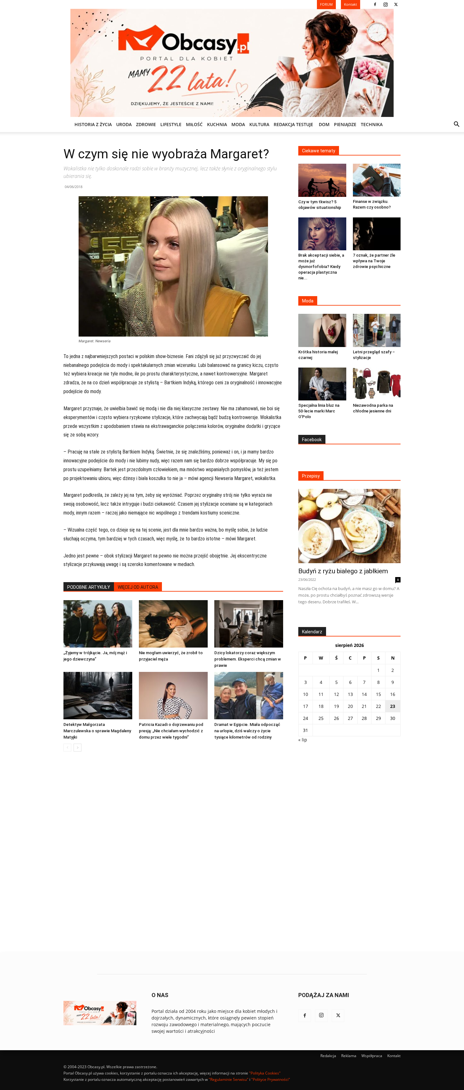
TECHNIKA (372, 124)
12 (336, 694)
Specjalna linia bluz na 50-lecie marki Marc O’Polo (318, 411)
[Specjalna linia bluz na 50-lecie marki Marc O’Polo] (322, 384)
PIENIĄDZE (345, 124)
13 (350, 694)
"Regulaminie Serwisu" (228, 1079)
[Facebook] (375, 4)
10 (305, 694)
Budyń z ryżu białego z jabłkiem (343, 571)
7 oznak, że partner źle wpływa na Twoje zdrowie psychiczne (374, 261)
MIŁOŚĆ (194, 124)
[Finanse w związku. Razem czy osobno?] (377, 180)
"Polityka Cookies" (265, 1073)
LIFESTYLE (170, 124)
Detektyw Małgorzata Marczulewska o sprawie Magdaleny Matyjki (97, 731)
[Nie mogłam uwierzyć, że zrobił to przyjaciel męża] (173, 624)
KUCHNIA (217, 124)
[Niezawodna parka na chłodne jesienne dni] (377, 384)
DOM (324, 124)
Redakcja (328, 1055)
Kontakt (394, 1055)
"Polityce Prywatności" (270, 1079)
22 (378, 706)
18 (321, 706)
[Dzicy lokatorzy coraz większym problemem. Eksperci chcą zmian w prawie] (248, 624)
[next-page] (77, 748)
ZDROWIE (146, 124)
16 (392, 694)
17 (305, 706)
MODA (238, 124)
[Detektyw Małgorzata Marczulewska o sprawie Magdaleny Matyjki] (97, 695)
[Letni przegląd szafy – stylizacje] (377, 330)
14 (364, 694)
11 (321, 694)
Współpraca (371, 1055)
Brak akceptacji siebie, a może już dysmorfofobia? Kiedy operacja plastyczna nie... (321, 266)
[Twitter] (396, 4)
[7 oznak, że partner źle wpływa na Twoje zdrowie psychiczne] (377, 233)
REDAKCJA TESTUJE (293, 124)
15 (378, 694)
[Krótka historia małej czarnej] (322, 330)
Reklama (348, 1055)
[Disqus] (173, 852)
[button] (456, 125)
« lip (302, 740)
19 (336, 706)
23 (392, 706)
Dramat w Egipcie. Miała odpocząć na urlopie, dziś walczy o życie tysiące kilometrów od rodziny (247, 731)
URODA (124, 124)
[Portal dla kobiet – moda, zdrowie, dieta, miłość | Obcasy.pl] (232, 63)
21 (364, 706)
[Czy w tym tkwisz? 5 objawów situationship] (322, 180)
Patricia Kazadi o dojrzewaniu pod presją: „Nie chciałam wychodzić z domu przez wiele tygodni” (171, 731)
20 (350, 706)
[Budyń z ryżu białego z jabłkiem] (349, 526)
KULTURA (259, 124)
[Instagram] (385, 4)
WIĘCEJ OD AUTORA (138, 587)
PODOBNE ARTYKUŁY (88, 587)
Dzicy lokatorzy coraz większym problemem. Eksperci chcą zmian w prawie (247, 659)
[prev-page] (67, 748)
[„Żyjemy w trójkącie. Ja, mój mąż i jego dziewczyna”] (97, 624)
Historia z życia (93, 124)
